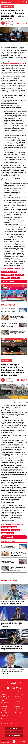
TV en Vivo (14, 732)
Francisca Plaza (10, 22)
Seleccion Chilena (6, 696)
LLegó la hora (5, 708)
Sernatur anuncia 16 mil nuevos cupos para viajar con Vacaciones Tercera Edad (9, 325)
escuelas (5, 277)
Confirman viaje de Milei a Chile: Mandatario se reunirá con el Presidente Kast (11, 624)
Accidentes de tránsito (9, 527)
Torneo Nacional (6, 702)
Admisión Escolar (7, 274)
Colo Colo (3, 694)
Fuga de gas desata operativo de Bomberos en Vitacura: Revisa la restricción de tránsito (11, 648)
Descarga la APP (14, 735)
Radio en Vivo (14, 728)
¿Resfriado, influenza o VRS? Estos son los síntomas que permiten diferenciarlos (17, 332)
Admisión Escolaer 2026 (9, 271)
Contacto (17, 710)
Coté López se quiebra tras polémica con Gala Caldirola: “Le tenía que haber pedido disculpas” (18, 317)
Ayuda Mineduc (18, 145)
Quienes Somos (19, 708)
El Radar (3, 710)
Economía (18, 696)
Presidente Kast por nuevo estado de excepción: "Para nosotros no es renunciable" (13, 671)
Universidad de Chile (5, 699)
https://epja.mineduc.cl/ (12, 162)
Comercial (4, 721)
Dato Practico (7, 7)
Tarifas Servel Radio (6, 723)
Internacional (19, 699)
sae (16, 277)
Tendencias (6, 361)
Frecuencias (18, 713)
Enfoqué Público (5, 713)
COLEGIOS (19, 274)
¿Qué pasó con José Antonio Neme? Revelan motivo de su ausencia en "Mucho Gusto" (8, 310)
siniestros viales (7, 533)
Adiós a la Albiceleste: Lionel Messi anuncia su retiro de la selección (12, 602)
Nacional (17, 701)
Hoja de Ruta (4, 715)
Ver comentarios (8, 281)
